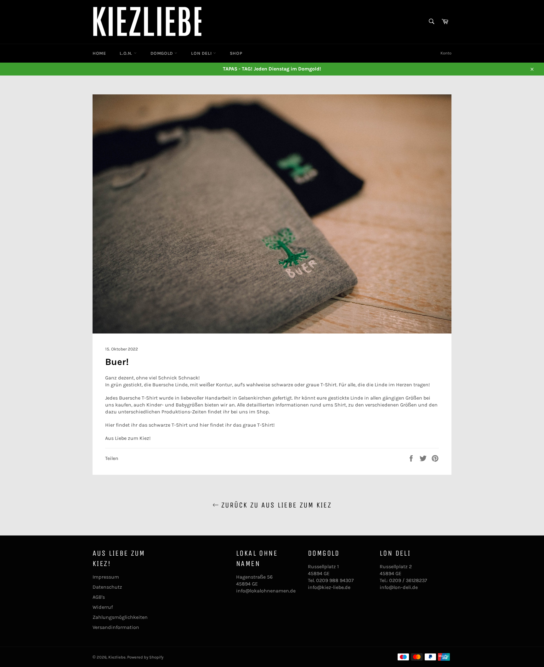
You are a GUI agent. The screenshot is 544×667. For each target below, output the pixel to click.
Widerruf (103, 607)
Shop (236, 53)
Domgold (162, 53)
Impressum (106, 577)
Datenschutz (107, 587)
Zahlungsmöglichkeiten (120, 617)
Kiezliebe (117, 657)
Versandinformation (116, 627)
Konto (445, 53)
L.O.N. (126, 53)
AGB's (99, 597)
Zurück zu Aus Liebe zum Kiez (275, 505)
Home (99, 53)
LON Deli (202, 53)
